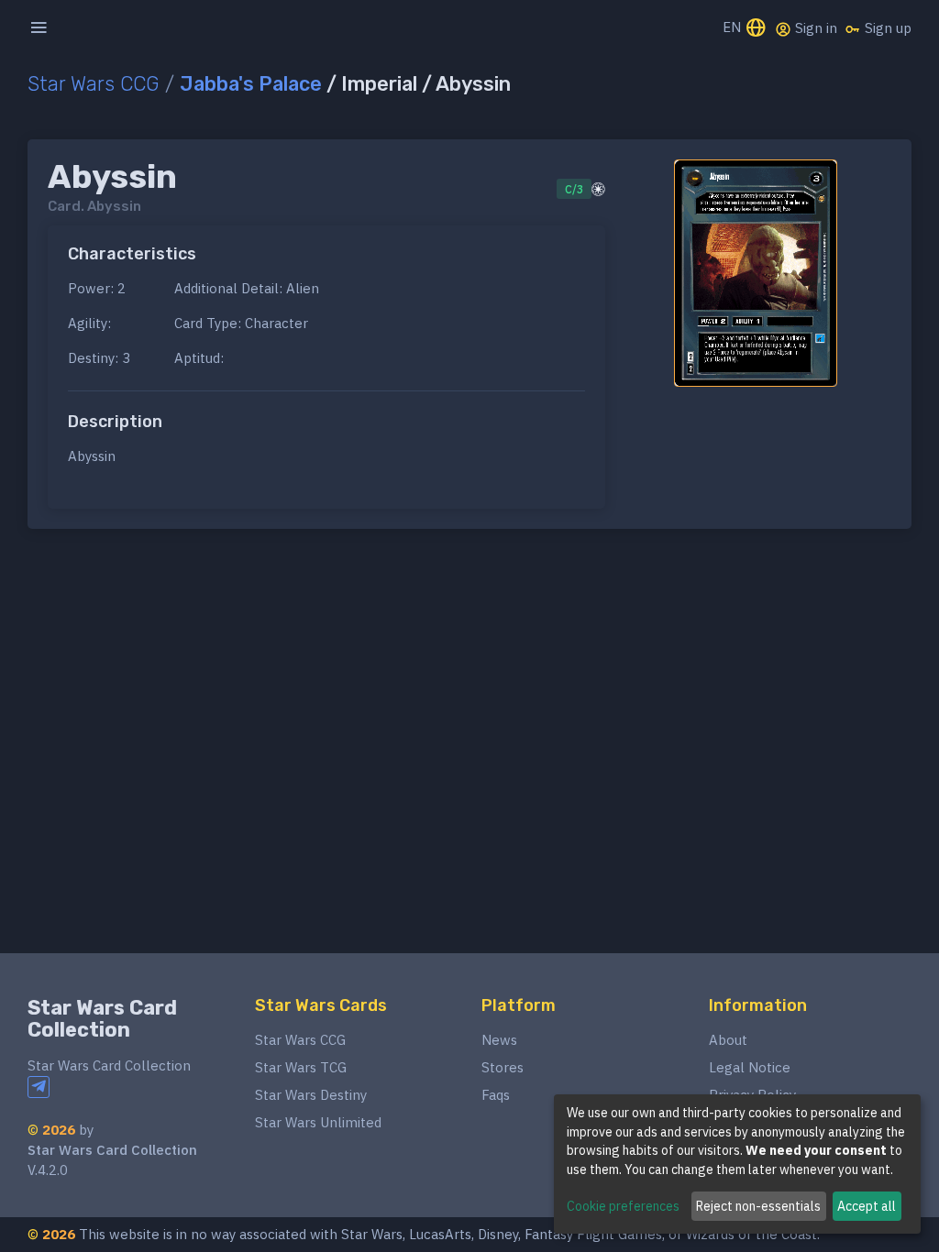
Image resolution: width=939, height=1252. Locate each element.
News (499, 1040)
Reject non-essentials (758, 1206)
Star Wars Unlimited (318, 1122)
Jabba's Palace (251, 83)
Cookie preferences (623, 1206)
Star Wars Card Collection (102, 1018)
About (728, 1040)
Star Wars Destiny (311, 1095)
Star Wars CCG (94, 83)
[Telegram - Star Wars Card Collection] (39, 1087)
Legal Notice (749, 1067)
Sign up (886, 28)
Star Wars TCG (301, 1067)
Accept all (866, 1206)
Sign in (814, 28)
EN (734, 27)
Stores (502, 1067)
